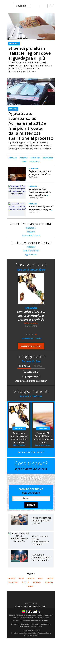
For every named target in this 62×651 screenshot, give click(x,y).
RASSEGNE (31, 307)
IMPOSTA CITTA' (39, 606)
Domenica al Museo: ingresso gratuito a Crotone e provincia (31, 315)
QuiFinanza (33, 177)
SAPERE (50, 578)
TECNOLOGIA (35, 161)
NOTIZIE (11, 578)
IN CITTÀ (25, 582)
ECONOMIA (35, 158)
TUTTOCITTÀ (39, 618)
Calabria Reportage (36, 197)
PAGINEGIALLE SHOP (45, 615)
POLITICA (24, 158)
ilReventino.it (34, 212)
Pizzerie (31, 231)
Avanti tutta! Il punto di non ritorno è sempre (41, 208)
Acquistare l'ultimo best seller (31, 380)
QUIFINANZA (25, 620)
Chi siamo (14, 624)
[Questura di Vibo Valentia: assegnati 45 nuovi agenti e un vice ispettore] (17, 189)
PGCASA (16, 618)
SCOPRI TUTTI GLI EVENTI (31, 346)
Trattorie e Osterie (31, 235)
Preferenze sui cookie (28, 626)
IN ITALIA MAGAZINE (23, 606)
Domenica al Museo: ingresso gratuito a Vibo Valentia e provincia (19, 437)
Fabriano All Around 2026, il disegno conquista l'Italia (43, 437)
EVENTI (31, 586)
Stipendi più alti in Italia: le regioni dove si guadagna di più (29, 53)
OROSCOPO (13, 582)
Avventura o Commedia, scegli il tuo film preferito (41, 557)
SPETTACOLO (48, 158)
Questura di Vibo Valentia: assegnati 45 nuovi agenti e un (40, 191)
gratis (38, 338)
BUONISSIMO (36, 620)
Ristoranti (31, 227)
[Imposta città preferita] (10, 6)
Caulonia (21, 5)
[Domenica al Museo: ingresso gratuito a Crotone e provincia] (33, 290)
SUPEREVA (46, 620)
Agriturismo (31, 254)
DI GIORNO (24, 366)
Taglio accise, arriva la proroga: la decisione (40, 173)
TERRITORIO (14, 43)
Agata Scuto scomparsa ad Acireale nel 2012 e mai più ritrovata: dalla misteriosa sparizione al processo (30, 125)
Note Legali (25, 624)
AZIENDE (49, 582)
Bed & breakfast (31, 250)
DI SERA (38, 366)
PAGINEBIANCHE (27, 618)
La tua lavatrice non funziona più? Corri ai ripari (42, 520)
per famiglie (27, 338)
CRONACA (13, 109)
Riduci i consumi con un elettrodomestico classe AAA (40, 540)
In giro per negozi (31, 376)
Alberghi (31, 246)
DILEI (47, 618)
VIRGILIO (19, 615)
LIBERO (12, 615)
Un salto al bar (31, 371)
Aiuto (40, 626)
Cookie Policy (46, 624)
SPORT (24, 161)
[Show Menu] (52, 6)
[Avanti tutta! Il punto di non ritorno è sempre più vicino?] (17, 206)
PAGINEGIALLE (30, 615)
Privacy (35, 624)
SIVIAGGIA (16, 620)
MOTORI (31, 578)
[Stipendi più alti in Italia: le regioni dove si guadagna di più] (31, 26)
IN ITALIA (37, 582)
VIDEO (40, 578)
